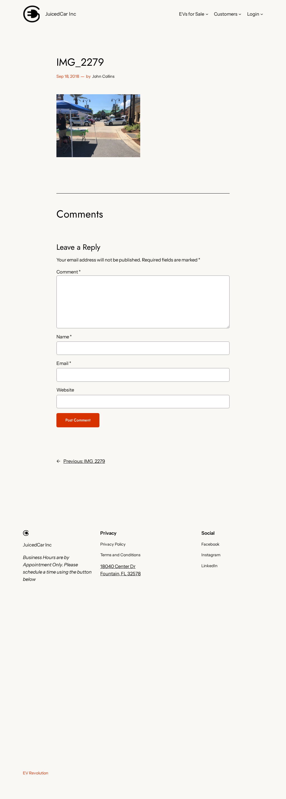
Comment (68, 272)
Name (64, 337)
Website (65, 390)
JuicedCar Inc (60, 14)
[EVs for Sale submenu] (207, 14)
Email (63, 363)
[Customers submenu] (240, 14)
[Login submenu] (261, 14)
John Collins (103, 76)
